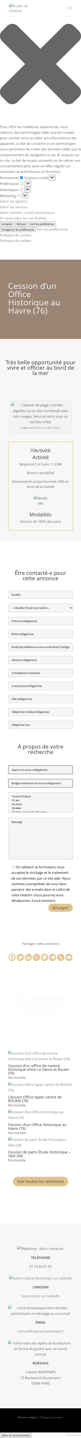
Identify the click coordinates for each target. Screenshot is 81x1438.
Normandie (17, 1077)
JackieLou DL (40, 427)
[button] (40, 65)
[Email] (68, 957)
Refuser (21, 224)
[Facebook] (12, 957)
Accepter (7, 224)
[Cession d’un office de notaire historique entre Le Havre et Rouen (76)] (40, 1056)
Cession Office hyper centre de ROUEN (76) (35, 1099)
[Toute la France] (40, 796)
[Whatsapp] (36, 957)
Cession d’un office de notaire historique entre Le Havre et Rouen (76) (38, 1069)
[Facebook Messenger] (44, 957)
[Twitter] (20, 957)
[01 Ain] (40, 800)
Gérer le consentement (16, 1435)
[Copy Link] (60, 957)
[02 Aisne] (40, 804)
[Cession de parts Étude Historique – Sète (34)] (40, 1142)
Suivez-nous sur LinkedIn (40, 1296)
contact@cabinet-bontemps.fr (40, 1331)
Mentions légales (28, 1417)
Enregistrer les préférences (18, 229)
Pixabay (56, 427)
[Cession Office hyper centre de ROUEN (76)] (40, 1087)
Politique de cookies (15, 235)
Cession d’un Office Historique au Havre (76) (37, 1126)
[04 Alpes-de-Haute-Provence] (40, 812)
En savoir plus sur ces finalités (23, 218)
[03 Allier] (40, 808)
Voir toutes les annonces (40, 1181)
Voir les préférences (42, 224)
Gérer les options (13, 201)
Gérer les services (14, 207)
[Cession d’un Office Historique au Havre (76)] (40, 1114)
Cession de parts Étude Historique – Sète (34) (39, 1154)
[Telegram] (52, 957)
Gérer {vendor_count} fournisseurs (27, 212)
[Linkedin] (28, 957)
